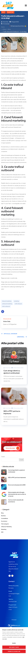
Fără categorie (5, 524)
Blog (3, 12)
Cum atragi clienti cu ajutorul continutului (12, 372)
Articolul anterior (10, 333)
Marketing (10, 12)
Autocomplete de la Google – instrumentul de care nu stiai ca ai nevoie (17, 494)
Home (3, 27)
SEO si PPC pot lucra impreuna (12, 412)
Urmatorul (20, 337)
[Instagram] (12, 576)
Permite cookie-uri (14, 651)
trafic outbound (6, 306)
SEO (2, 532)
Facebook (2, 311)
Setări (14, 643)
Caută (3, 456)
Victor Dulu (5, 21)
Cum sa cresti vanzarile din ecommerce (15, 501)
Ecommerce (4, 521)
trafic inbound (18, 303)
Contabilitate (4, 518)
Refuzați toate (14, 647)
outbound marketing (7, 303)
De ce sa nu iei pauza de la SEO (17, 485)
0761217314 (13, 601)
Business (3, 515)
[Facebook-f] (10, 576)
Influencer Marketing (6, 526)
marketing (16, 301)
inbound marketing (6, 301)
